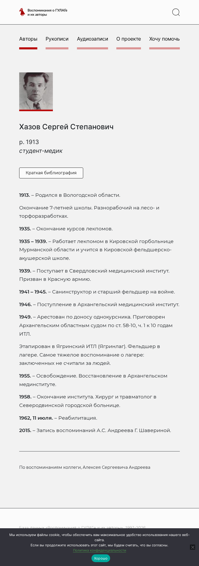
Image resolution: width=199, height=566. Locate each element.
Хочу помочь (164, 39)
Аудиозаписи (92, 39)
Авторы (28, 39)
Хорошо (101, 558)
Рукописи (57, 39)
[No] (192, 547)
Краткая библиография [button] (51, 172)
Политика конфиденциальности (99, 550)
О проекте (128, 39)
